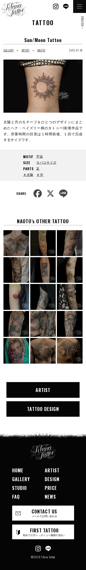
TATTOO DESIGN (43, 408)
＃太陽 (28, 174)
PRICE (51, 487)
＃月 (39, 174)
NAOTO (41, 50)
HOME (18, 470)
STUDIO (19, 487)
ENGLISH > (82, 22)
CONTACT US (44, 513)
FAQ (16, 496)
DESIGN (52, 479)
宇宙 (39, 156)
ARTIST (26, 50)
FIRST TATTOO (44, 532)
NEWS (50, 496)
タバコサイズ (46, 162)
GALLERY (8, 50)
